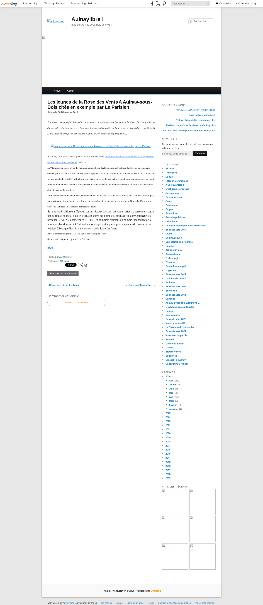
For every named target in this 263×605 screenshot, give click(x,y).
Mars (171, 400)
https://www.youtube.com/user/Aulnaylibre (194, 130)
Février (173, 404)
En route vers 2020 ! (176, 319)
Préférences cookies (204, 602)
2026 (168, 376)
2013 (168, 462)
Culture (169, 176)
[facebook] (152, 3)
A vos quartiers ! (174, 184)
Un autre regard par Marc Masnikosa (185, 225)
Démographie (172, 315)
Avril (171, 396)
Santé (168, 201)
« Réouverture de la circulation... (63, 285)
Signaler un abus (135, 602)
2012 (168, 465)
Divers (168, 233)
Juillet (172, 384)
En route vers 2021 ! (176, 331)
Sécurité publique (175, 217)
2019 (168, 437)
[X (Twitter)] (158, 3)
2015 (168, 453)
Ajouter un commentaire (77, 302)
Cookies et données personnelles (174, 602)
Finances (170, 262)
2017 (168, 445)
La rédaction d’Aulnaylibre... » (140, 285)
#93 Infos (64, 261)
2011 (168, 470)
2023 (168, 421)
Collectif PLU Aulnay (176, 363)
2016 (168, 449)
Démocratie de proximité (179, 241)
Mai (171, 392)
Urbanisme (171, 221)
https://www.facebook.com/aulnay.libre (196, 125)
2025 (168, 413)
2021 (168, 429)
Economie (171, 290)
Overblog (156, 590)
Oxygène (170, 298)
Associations (172, 254)
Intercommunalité (175, 323)
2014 (168, 457)
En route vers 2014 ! (176, 229)
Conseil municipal (175, 266)
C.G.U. (151, 602)
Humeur (169, 246)
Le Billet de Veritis (175, 278)
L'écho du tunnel (174, 343)
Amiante (170, 282)
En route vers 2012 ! (176, 274)
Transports (171, 172)
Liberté (169, 347)
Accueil (58, 90)
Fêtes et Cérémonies (176, 180)
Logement (171, 270)
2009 (168, 478)
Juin (171, 388)
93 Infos (169, 168)
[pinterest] (164, 3)
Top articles (106, 602)
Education (171, 213)
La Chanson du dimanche (179, 327)
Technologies (172, 258)
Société (169, 339)
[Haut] (50, 247)
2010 (168, 474)
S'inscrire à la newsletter (63, 273)
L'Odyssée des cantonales (179, 306)
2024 (168, 417)
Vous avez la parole (176, 335)
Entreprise (171, 355)
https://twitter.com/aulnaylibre (200, 120)
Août (171, 380)
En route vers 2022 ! (176, 286)
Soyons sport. (173, 193)
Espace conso (173, 351)
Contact (71, 90)
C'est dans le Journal (177, 188)
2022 (168, 425)
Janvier (173, 409)
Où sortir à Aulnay (175, 359)
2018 (168, 441)
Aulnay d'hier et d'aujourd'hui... (182, 302)
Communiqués (173, 237)
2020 (168, 433)
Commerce (171, 205)
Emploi (169, 209)
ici (104, 233)
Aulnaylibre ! (87, 19)
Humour (169, 311)
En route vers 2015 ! (176, 294)
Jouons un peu (173, 249)
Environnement (173, 197)
